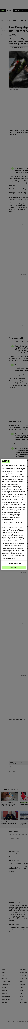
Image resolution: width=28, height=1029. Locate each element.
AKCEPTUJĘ (14, 567)
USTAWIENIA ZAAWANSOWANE (14, 563)
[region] (14, 514)
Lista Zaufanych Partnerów (8, 558)
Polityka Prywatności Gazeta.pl (9, 517)
